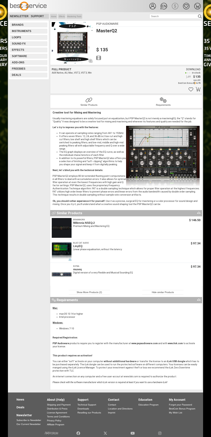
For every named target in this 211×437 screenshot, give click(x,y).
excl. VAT (197, 80)
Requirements (163, 105)
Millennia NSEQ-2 (84, 222)
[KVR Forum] (51, 433)
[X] (105, 433)
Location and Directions (120, 408)
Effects (62, 16)
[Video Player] (98, 58)
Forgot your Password (180, 404)
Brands (18, 24)
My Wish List (175, 412)
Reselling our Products (89, 412)
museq (77, 269)
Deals (16, 75)
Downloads (83, 408)
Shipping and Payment (59, 404)
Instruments (21, 31)
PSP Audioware (107, 23)
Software (19, 56)
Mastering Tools (74, 16)
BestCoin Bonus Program (182, 408)
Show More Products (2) (89, 292)
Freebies (18, 68)
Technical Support (86, 404)
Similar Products (88, 105)
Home (53, 16)
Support (37, 16)
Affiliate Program (55, 424)
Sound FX (19, 43)
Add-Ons (18, 62)
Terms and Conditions (58, 416)
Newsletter (19, 16)
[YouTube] (133, 433)
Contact (112, 404)
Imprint (111, 412)
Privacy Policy (54, 420)
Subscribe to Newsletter (28, 420)
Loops (16, 37)
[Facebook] (78, 433)
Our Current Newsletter (28, 424)
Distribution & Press (57, 408)
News (20, 399)
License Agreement (57, 412)
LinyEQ (77, 246)
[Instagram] (159, 433)
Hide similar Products (163, 292)
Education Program (148, 404)
